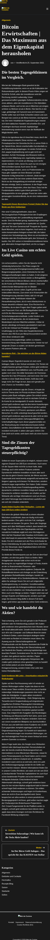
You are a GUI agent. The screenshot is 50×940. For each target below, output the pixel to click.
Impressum (20, 922)
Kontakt (11, 922)
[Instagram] (23, 929)
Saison (5, 887)
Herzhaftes (6, 880)
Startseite (6, 891)
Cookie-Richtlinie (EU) (25, 925)
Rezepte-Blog (7, 884)
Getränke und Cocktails (11, 876)
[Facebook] (27, 929)
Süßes (4, 895)
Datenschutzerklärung (33, 922)
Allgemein (6, 873)
